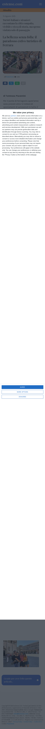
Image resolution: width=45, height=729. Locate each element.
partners (13, 115)
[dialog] (22, 364)
